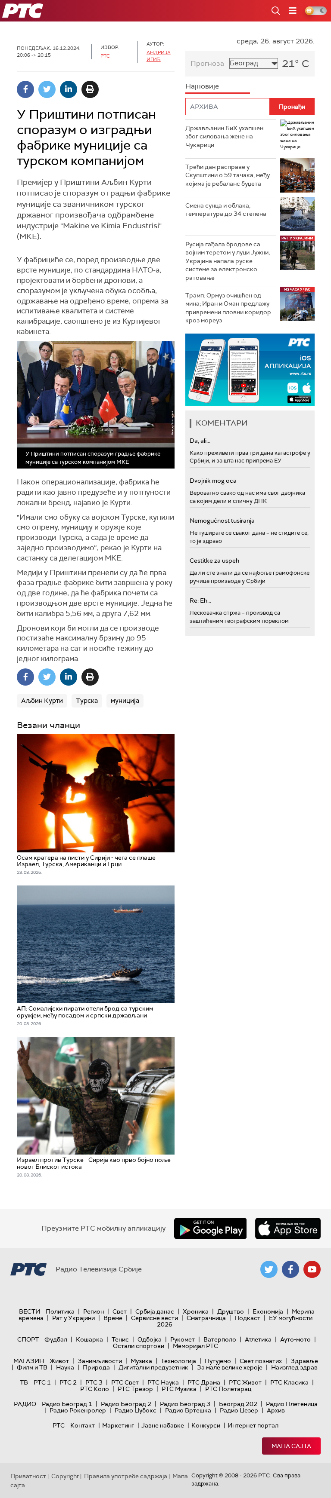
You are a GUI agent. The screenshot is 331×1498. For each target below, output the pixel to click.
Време (112, 1318)
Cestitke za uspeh (214, 560)
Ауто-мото (295, 1339)
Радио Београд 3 (185, 1404)
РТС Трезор (135, 1389)
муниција (125, 700)
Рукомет (182, 1339)
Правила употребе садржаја (125, 1476)
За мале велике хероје (229, 1367)
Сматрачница (206, 1318)
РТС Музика (179, 1389)
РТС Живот (245, 1382)
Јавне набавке (162, 1425)
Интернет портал (253, 1425)
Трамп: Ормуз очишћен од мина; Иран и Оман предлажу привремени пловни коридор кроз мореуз (228, 308)
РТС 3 (94, 1382)
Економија (268, 1311)
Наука (65, 1367)
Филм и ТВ (32, 1367)
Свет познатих (261, 1361)
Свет (119, 1311)
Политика (60, 1311)
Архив (276, 1410)
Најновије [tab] (202, 86)
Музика (141, 1361)
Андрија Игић (159, 55)
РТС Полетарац (228, 1389)
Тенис (120, 1339)
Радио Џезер (239, 1410)
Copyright (65, 1476)
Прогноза (207, 63)
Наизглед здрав (294, 1367)
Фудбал (55, 1339)
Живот (59, 1361)
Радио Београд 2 (126, 1404)
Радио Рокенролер (78, 1410)
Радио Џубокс (135, 1410)
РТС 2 (68, 1382)
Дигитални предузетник (153, 1367)
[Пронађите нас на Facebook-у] (290, 1269)
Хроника (196, 1311)
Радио (25, 1404)
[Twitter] (47, 89)
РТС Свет (125, 1382)
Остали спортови (138, 1346)
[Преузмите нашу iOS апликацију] (288, 1228)
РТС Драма (203, 1382)
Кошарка (89, 1339)
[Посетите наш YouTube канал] (312, 1269)
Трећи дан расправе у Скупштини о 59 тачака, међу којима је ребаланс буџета (227, 175)
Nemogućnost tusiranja (222, 520)
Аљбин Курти (42, 700)
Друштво (230, 1311)
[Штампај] (90, 89)
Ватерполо (219, 1339)
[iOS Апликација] (250, 370)
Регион (93, 1311)
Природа (96, 1367)
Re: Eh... (200, 600)
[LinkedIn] (68, 89)
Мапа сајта (291, 1446)
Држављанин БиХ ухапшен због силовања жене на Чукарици (224, 136)
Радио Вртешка (188, 1410)
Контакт (82, 1425)
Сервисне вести (154, 1318)
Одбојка (149, 1339)
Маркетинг (118, 1425)
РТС (59, 1425)
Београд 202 (238, 1404)
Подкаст (247, 1318)
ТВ (24, 1382)
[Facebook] (25, 89)
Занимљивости (100, 1361)
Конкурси (205, 1425)
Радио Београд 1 (67, 1404)
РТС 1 (42, 1382)
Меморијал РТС (195, 1346)
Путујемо (218, 1361)
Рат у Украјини (73, 1318)
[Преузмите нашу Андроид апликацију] (210, 1228)
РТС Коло (94, 1389)
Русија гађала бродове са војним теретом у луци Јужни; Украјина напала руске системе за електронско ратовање (227, 261)
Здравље (304, 1361)
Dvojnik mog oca (213, 480)
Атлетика (258, 1339)
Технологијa (178, 1361)
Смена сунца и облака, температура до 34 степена (225, 210)
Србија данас (154, 1311)
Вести (29, 1311)
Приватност (28, 1476)
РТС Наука (163, 1382)
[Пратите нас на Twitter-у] (269, 1269)
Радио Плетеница (292, 1404)
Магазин (28, 1361)
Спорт (28, 1339)
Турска (87, 700)
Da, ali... (200, 440)
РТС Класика (289, 1382)
